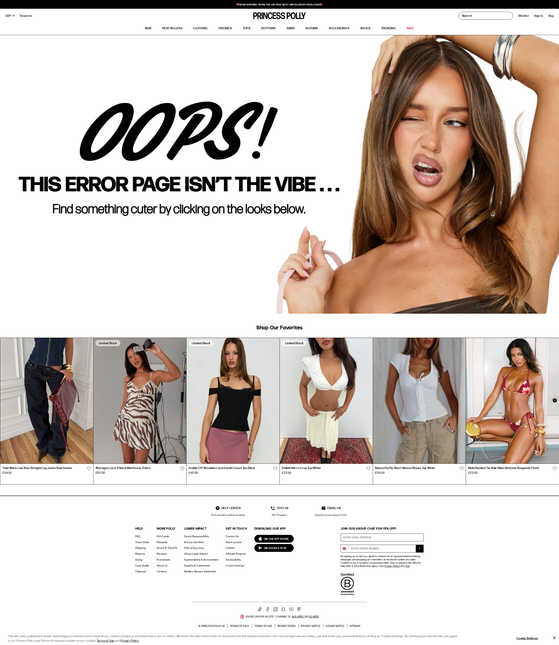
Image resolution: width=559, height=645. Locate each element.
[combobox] (345, 548)
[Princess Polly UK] (279, 15)
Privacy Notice (310, 626)
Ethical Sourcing (194, 547)
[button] (551, 15)
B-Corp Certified (194, 542)
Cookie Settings (235, 565)
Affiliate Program (236, 553)
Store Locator (234, 542)
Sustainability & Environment (201, 559)
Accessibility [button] (233, 559)
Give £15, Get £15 (167, 547)
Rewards (162, 542)
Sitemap (355, 626)
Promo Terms (287, 626)
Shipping (140, 547)
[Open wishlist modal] (89, 468)
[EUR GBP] (10, 15)
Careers (162, 571)
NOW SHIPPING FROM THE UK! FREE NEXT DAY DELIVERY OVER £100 (279, 4)
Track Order (142, 542)
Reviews (162, 553)
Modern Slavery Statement (200, 571)
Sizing (139, 559)
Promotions (163, 559)
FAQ (137, 536)
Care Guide (142, 565)
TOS (407, 566)
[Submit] (420, 549)
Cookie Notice (335, 626)
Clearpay (140, 571)
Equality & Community (197, 565)
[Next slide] (554, 400)
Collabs (230, 547)
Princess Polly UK (213, 626)
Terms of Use (263, 626)
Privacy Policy (392, 566)
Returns (140, 553)
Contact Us (232, 536)
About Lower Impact (196, 553)
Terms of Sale (239, 626)
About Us (162, 565)
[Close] (554, 638)
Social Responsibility (196, 536)
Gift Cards (163, 536)
